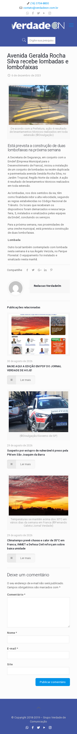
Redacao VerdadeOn (47, 285)
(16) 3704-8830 (39, 3)
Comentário (16, 594)
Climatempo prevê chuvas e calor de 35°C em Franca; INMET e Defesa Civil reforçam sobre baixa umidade (36, 544)
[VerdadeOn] (38, 25)
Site (10, 664)
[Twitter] (38, 13)
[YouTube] (44, 13)
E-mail (12, 648)
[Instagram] (49, 13)
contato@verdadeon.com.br (40, 7)
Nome (12, 632)
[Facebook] (33, 13)
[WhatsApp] (27, 13)
